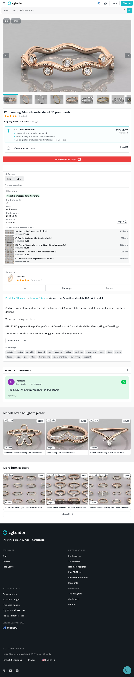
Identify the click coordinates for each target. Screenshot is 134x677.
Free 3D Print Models (78, 577)
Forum (71, 604)
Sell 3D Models (10, 588)
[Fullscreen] (6, 20)
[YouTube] (10, 671)
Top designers (75, 593)
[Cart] (105, 3)
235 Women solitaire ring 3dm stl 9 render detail (66, 507)
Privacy (31, 659)
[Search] (129, 10)
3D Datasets (74, 561)
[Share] (109, 168)
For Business (74, 555)
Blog (5, 555)
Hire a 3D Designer (77, 566)
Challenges (73, 599)
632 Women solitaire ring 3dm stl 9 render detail (109, 507)
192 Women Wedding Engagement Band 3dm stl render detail (29, 507)
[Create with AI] (98, 3)
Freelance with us (11, 604)
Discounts (73, 582)
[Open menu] (4, 3)
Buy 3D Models (75, 550)
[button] (123, 10)
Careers (6, 561)
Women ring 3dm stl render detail (61, 452)
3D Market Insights (12, 599)
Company (7, 550)
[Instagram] (17, 671)
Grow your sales (10, 594)
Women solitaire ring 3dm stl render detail (107, 452)
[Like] (24, 168)
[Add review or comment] (127, 370)
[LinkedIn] (4, 671)
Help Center (8, 566)
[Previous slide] (6, 55)
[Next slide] (128, 55)
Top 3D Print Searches (13, 615)
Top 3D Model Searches (14, 610)
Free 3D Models (75, 572)
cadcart (21, 276)
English (47, 660)
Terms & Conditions (12, 659)
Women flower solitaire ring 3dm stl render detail (24, 452)
